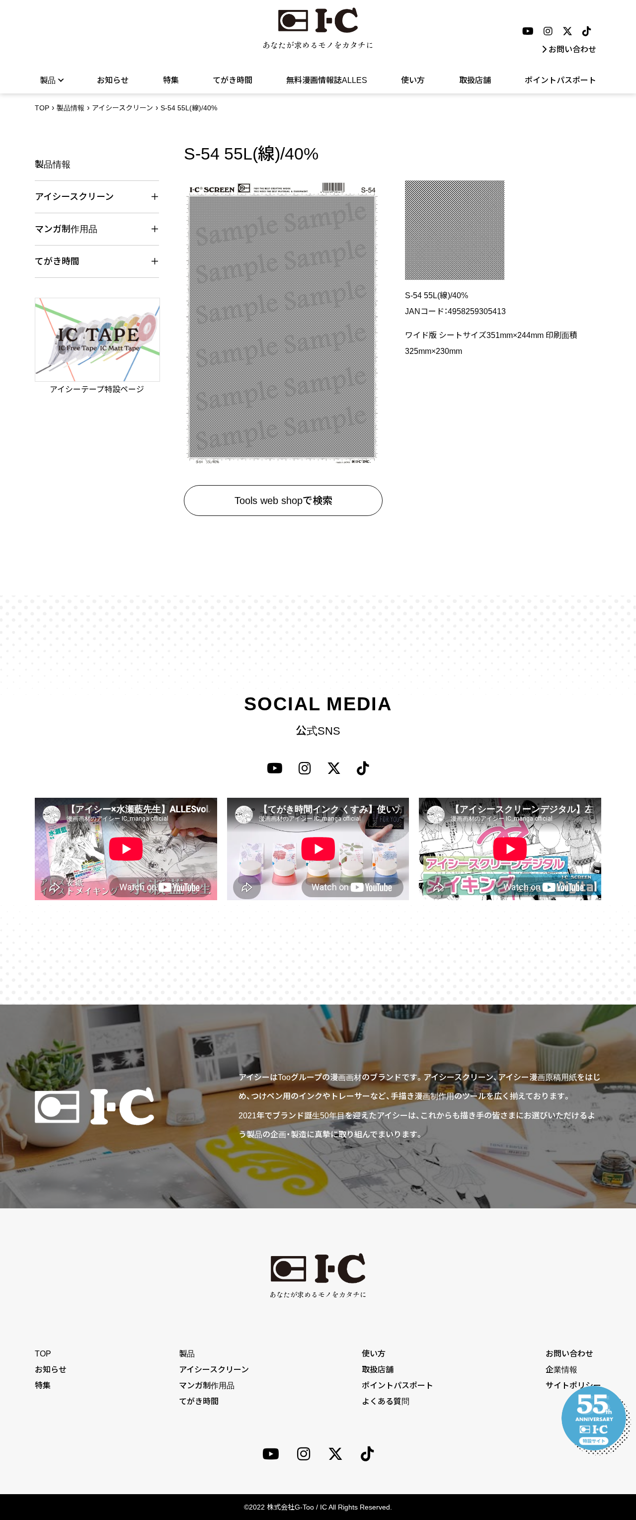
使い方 (413, 80)
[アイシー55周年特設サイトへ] (593, 1418)
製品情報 (70, 108)
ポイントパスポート (560, 80)
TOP (42, 108)
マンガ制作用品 (207, 1385)
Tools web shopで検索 (283, 500)
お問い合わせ (572, 49)
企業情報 (561, 1369)
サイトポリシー (573, 1385)
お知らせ (113, 80)
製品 (187, 1354)
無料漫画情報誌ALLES (326, 80)
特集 (171, 80)
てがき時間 (232, 80)
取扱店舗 (475, 80)
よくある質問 (385, 1401)
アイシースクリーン (122, 108)
